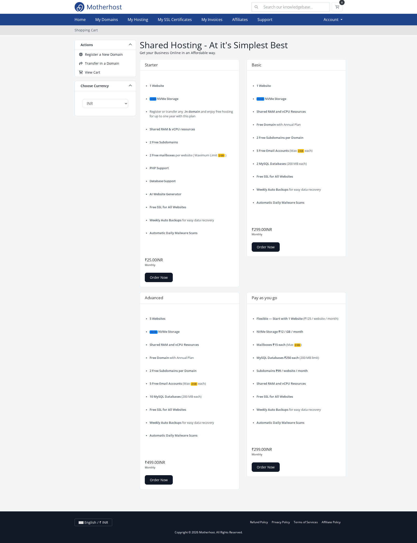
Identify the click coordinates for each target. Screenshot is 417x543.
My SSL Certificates (175, 19)
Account (332, 19)
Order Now (159, 277)
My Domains (106, 19)
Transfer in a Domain (101, 63)
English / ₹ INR (95, 522)
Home (80, 19)
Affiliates (240, 19)
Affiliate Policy (331, 522)
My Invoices (212, 19)
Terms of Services (306, 522)
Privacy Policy (281, 522)
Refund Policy (259, 522)
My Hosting (138, 19)
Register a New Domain (103, 54)
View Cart (91, 72)
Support (264, 19)
